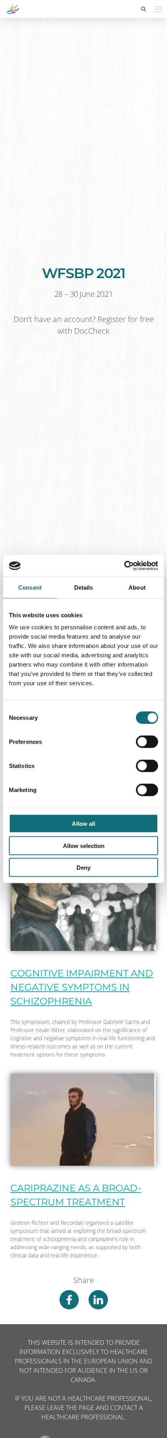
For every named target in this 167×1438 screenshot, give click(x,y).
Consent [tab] (30, 587)
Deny (83, 867)
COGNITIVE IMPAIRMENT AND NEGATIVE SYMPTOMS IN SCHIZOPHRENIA (81, 987)
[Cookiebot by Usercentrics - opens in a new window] (124, 566)
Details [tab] (83, 587)
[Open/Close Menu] (158, 9)
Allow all (83, 823)
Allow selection (83, 845)
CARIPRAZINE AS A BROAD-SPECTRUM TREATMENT (75, 1195)
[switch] (147, 742)
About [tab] (137, 587)
